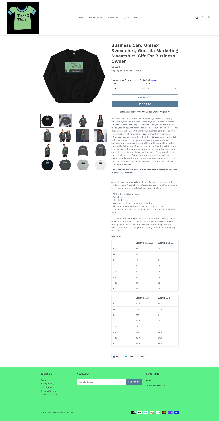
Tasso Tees (51, 412)
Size (148, 83)
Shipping (115, 71)
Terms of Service (48, 394)
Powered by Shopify (65, 412)
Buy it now (145, 104)
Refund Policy (47, 387)
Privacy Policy (47, 383)
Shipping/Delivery (49, 391)
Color (114, 83)
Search (43, 380)
